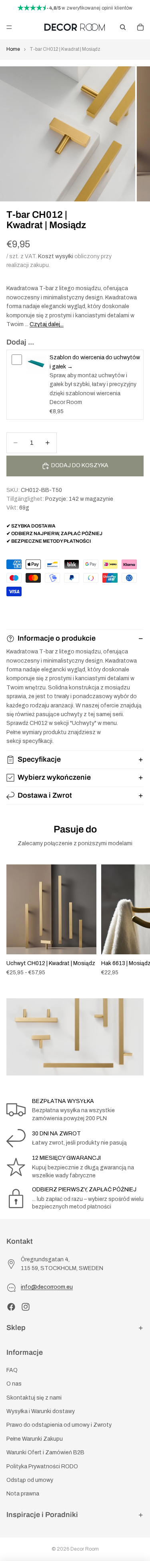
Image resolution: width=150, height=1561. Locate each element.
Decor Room (84, 1549)
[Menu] (9, 27)
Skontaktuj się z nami (34, 1398)
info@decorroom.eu (47, 1287)
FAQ (12, 1370)
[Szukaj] (123, 27)
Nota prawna (22, 1494)
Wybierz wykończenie (54, 777)
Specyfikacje (39, 759)
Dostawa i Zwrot (45, 795)
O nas (14, 1384)
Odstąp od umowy (29, 1480)
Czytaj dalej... (47, 324)
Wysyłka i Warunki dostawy (40, 1411)
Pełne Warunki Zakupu (34, 1439)
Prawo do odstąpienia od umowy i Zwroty (59, 1425)
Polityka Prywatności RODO (42, 1466)
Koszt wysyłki (55, 256)
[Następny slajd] (135, 920)
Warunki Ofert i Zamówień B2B (45, 1452)
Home (13, 49)
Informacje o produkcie (57, 638)
